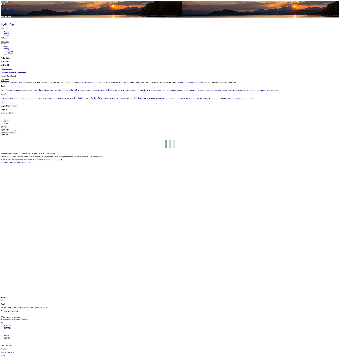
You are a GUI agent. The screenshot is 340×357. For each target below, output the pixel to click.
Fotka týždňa (97, 98)
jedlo (147, 98)
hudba (111, 90)
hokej (133, 98)
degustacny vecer (12, 307)
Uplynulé (10, 51)
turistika (238, 98)
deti (58, 98)
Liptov (147, 90)
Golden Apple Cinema (117, 98)
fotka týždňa (74, 90)
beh (11, 90)
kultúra (159, 98)
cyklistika (54, 98)
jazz (129, 90)
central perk (16, 90)
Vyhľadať (3, 38)
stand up (252, 90)
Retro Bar (231, 90)
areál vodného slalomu (5, 90)
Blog (24, 98)
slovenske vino (38, 307)
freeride (83, 90)
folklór (88, 98)
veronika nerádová (274, 90)
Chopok (35, 90)
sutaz (228, 98)
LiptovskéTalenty (187, 90)
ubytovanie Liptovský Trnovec (96, 82)
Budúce (10, 50)
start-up (215, 98)
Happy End (128, 98)
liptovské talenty (178, 90)
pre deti (188, 98)
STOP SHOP (222, 98)
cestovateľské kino (28, 90)
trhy (269, 90)
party (220, 90)
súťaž (264, 90)
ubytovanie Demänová (196, 82)
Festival (78, 98)
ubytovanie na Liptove (15, 82)
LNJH (200, 90)
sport (248, 90)
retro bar (202, 98)
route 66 (238, 90)
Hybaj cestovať (118, 90)
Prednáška (194, 98)
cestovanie (22, 90)
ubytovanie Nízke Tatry (182, 82)
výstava (248, 98)
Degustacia (4, 307)
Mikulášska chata (214, 90)
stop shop (259, 90)
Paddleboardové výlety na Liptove (13, 72)
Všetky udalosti (5, 81)
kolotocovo (133, 90)
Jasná (125, 90)
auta (19, 98)
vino (47, 307)
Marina (23, 307)
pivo (223, 90)
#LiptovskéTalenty (7, 98)
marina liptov (206, 90)
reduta (225, 90)
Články (6, 54)
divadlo (53, 90)
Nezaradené (182, 98)
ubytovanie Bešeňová (81, 82)
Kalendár (10, 53)
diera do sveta (45, 90)
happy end (104, 90)
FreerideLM (107, 98)
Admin (3, 355)
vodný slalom (243, 98)
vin (44, 307)
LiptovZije (176, 98)
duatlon (57, 90)
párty (198, 98)
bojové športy (29, 98)
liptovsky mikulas (161, 90)
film (66, 90)
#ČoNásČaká (15, 98)
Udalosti (6, 48)
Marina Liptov (5, 129)
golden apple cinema (96, 90)
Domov (6, 46)
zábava (252, 98)
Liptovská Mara (170, 90)
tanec (267, 90)
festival (62, 90)
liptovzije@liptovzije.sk (7, 352)
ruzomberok (243, 90)
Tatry (234, 98)
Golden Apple (88, 90)
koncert (140, 90)
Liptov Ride (153, 90)
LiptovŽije (195, 90)
